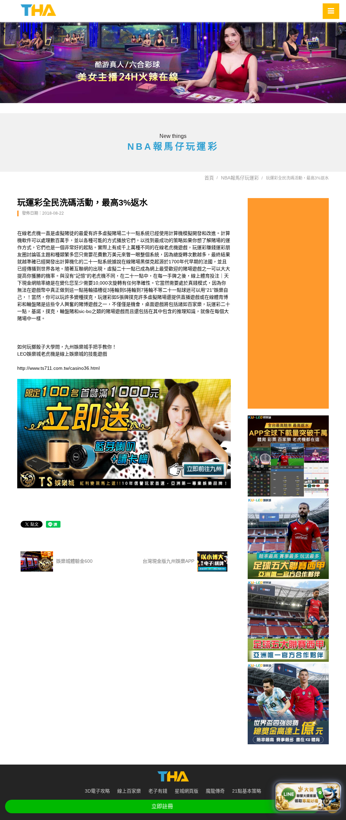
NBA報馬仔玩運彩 (240, 177)
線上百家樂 (129, 791)
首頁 (209, 177)
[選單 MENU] (331, 11)
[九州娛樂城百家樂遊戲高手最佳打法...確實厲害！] (173, 62)
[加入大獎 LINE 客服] (308, 796)
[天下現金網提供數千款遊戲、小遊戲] (38, 10)
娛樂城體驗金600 (74, 560)
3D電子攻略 (97, 791)
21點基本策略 (246, 791)
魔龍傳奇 (215, 791)
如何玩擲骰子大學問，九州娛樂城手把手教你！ (67, 346)
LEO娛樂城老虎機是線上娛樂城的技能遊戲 (62, 354)
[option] (173, 62)
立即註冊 (162, 806)
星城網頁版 (186, 791)
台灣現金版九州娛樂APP (169, 560)
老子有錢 (157, 791)
